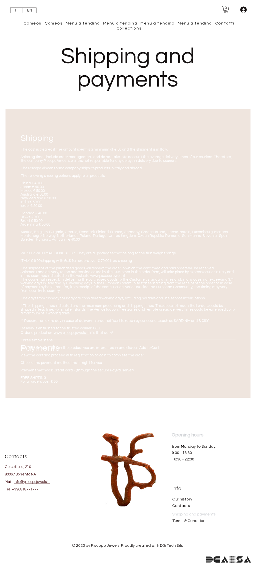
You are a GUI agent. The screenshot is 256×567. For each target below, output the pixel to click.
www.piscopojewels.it (107, 276)
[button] (226, 9)
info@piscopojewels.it (32, 482)
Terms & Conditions (190, 521)
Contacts (181, 506)
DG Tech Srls (171, 545)
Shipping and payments (194, 514)
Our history (182, 499)
